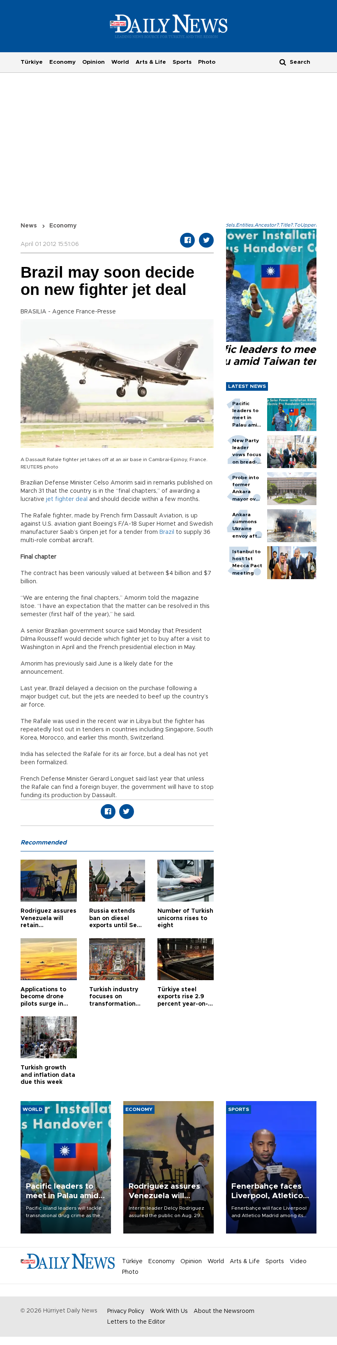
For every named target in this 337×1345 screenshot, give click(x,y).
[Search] (282, 61)
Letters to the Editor (136, 1322)
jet (49, 499)
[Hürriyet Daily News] (169, 26)
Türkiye (32, 62)
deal (82, 499)
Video (298, 1261)
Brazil (166, 532)
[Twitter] (206, 240)
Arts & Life (151, 62)
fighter (64, 499)
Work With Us (169, 1311)
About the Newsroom (224, 1311)
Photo (206, 62)
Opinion (93, 62)
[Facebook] (187, 240)
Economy (62, 62)
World (120, 62)
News (29, 226)
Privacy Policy (125, 1311)
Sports (182, 62)
